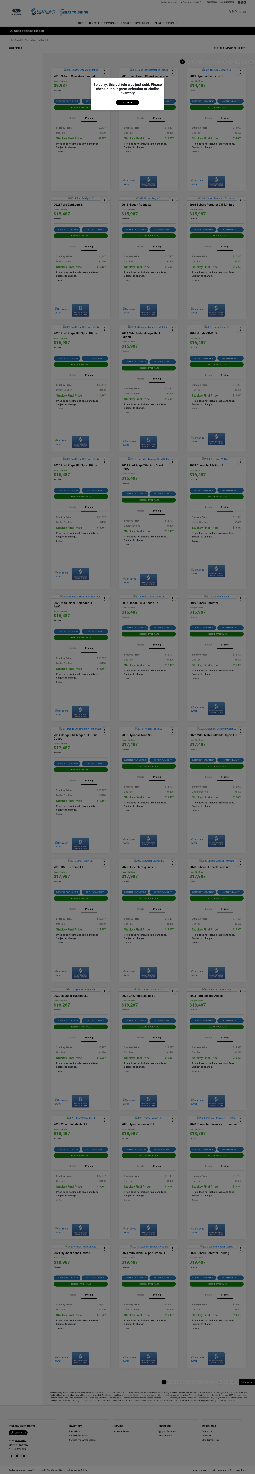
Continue (127, 102)
